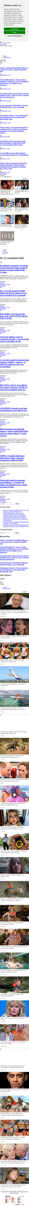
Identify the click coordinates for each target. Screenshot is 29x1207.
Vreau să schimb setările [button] (14, 36)
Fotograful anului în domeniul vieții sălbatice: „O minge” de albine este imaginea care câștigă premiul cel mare (13, 483)
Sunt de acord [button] (14, 29)
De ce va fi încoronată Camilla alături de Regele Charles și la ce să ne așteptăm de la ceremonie (13, 293)
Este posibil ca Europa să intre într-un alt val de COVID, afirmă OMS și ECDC (13, 316)
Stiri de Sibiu (3, 44)
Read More (3, 286)
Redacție (2, 283)
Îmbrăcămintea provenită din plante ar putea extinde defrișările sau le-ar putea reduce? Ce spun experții (14, 432)
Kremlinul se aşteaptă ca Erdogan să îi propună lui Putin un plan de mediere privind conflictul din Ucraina (14, 269)
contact (5, 56)
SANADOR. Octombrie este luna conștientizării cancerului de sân (13, 409)
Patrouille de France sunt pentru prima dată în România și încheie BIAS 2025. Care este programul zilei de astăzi (13, 143)
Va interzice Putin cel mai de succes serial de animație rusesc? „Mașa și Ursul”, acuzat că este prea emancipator (14, 95)
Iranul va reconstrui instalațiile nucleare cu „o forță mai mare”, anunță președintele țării (14, 69)
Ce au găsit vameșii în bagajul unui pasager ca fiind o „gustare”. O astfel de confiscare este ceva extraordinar (14, 363)
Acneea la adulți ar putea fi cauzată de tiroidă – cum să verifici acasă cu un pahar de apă (14, 339)
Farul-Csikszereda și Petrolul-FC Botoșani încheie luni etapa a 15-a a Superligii (14, 106)
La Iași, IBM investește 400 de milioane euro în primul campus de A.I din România (14, 154)
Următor (4, 502)
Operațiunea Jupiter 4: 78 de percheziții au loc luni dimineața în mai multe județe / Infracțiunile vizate (14, 117)
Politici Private (7, 57)
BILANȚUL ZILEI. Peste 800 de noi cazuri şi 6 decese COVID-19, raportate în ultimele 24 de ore (13, 387)
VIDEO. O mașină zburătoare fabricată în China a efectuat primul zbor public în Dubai (12, 458)
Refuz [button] (14, 32)
